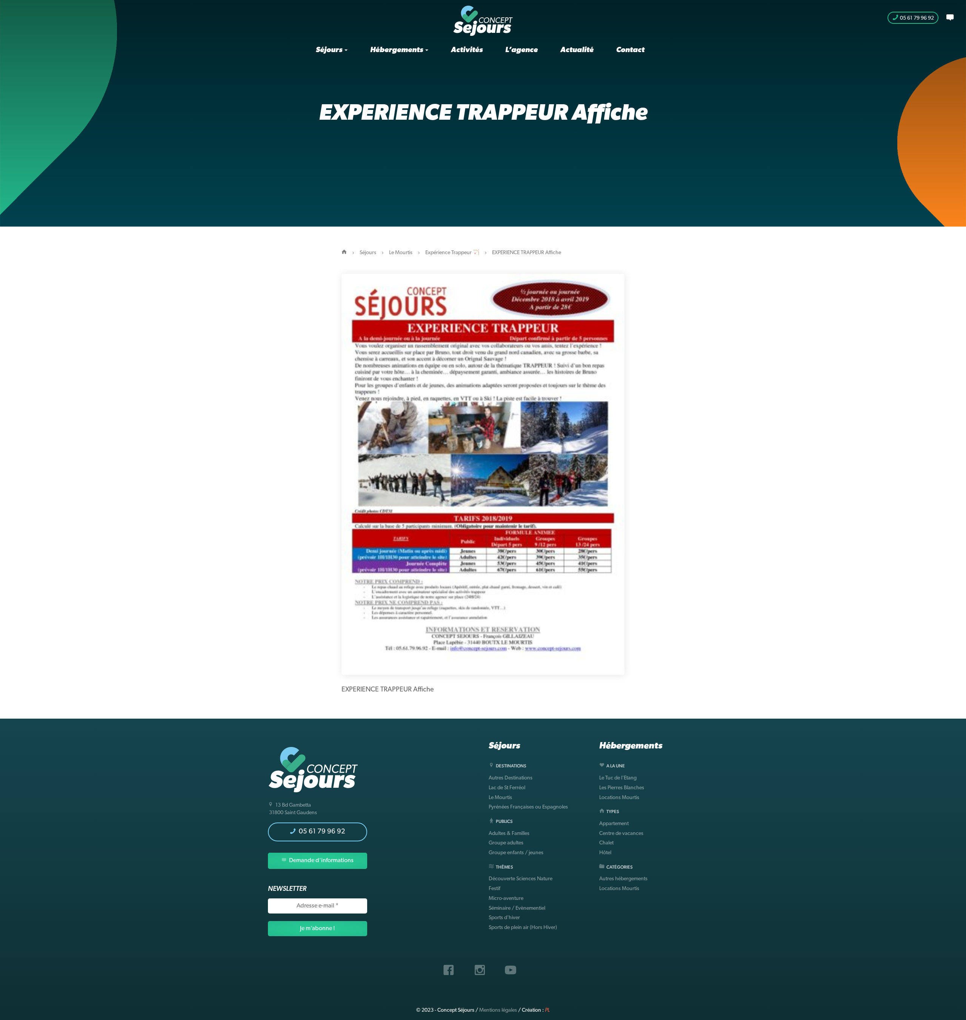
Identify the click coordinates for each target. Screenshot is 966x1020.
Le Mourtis (400, 253)
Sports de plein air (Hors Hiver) (523, 927)
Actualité (577, 50)
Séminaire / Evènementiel (517, 908)
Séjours (330, 50)
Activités (467, 50)
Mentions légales (498, 1010)
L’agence (521, 50)
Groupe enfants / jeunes (516, 853)
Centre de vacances (621, 833)
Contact (630, 50)
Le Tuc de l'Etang (618, 778)
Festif (494, 889)
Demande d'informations (321, 861)
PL (547, 1010)
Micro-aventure (506, 898)
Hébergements (397, 50)
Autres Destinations (510, 778)
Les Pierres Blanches (621, 788)
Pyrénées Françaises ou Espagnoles (528, 807)
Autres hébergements (623, 879)
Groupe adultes (506, 843)
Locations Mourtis (619, 798)
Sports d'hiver (504, 918)
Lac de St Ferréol (507, 788)
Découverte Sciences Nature (520, 879)
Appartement (614, 824)
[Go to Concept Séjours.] (344, 253)
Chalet (606, 843)
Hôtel (605, 853)
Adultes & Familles (509, 833)
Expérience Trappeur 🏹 (452, 253)
